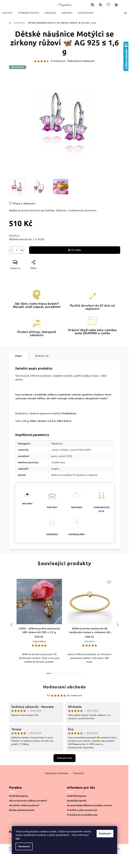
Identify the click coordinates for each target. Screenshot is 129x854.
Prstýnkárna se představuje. (82, 814)
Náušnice (57, 443)
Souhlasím (105, 833)
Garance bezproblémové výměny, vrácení (89, 805)
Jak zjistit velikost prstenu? (24, 805)
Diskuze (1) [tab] (42, 356)
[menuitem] (7, 13)
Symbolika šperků (76, 800)
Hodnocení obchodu (64, 686)
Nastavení (24, 846)
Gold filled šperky (18, 796)
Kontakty (78, 773)
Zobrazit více (64, 758)
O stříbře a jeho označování (82, 810)
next (117, 624)
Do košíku (76, 250)
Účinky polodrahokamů (21, 810)
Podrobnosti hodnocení (81, 61)
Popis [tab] (18, 356)
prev (11, 624)
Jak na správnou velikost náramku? (28, 800)
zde (18, 838)
